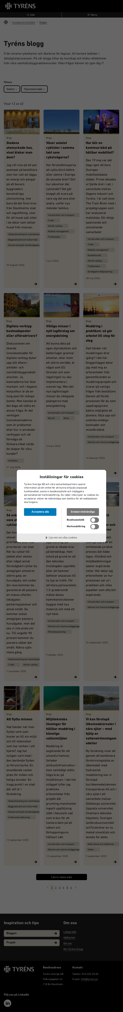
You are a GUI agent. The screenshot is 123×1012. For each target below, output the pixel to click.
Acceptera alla (40, 511)
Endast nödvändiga (83, 511)
